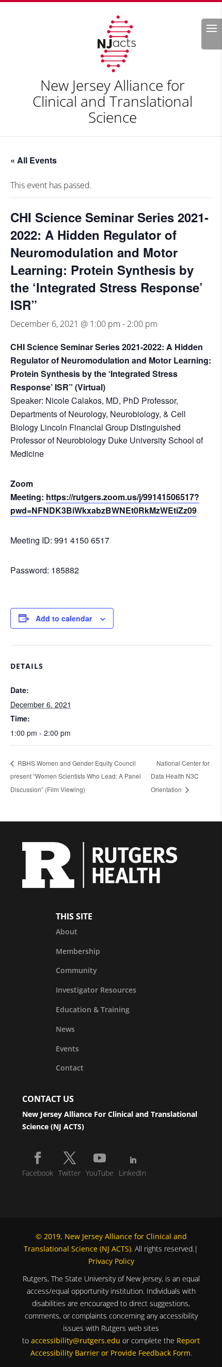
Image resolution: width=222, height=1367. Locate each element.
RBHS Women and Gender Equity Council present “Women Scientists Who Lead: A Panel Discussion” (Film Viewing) (75, 776)
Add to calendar (64, 618)
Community (76, 970)
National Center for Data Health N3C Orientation (180, 776)
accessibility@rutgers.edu (75, 1340)
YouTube (100, 1173)
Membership (78, 951)
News (65, 1029)
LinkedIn (132, 1173)
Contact (70, 1068)
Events (67, 1048)
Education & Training (93, 1009)
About (66, 931)
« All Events (33, 160)
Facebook (37, 1173)
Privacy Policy (111, 1261)
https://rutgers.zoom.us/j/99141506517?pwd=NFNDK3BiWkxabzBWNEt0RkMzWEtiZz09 (104, 503)
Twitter (69, 1173)
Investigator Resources (96, 990)
